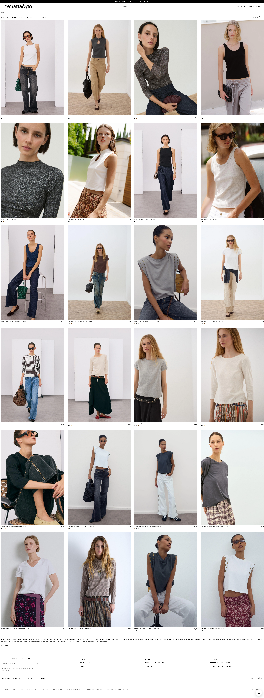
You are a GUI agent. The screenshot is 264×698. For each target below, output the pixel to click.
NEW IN (82, 659)
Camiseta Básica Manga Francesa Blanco (214, 424)
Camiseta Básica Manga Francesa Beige (80, 424)
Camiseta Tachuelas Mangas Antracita (146, 628)
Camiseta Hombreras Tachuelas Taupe (146, 321)
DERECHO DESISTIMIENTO (96, 689)
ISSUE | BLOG (84, 663)
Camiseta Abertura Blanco (76, 219)
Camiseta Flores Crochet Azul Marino (13, 321)
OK (37, 663)
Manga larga (31, 17)
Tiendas (213, 659)
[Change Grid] (262, 17)
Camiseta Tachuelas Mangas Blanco (212, 628)
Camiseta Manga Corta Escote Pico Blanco (15, 628)
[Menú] (3, 6)
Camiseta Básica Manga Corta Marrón (80, 321)
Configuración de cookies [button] (117, 689)
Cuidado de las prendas (220, 666)
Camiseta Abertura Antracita (77, 116)
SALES (81, 666)
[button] (138, 6)
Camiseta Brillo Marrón (142, 116)
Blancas (43, 17)
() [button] (249, 6)
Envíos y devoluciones (155, 663)
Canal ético (57, 689)
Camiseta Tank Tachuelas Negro (144, 219)
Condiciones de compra (30, 689)
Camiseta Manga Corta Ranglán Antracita (214, 526)
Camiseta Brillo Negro (8, 219)
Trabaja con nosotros (220, 663)
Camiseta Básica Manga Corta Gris (145, 424)
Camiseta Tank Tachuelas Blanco (12, 116)
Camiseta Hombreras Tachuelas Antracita (148, 526)
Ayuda (147, 659)
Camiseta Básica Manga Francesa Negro (14, 526)
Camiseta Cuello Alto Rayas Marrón (79, 628)
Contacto (149, 666)
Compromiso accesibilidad (75, 689)
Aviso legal (46, 689)
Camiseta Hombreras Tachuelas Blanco (81, 526)
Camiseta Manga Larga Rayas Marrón (13, 424)
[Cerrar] (260, 1)
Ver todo (4, 17)
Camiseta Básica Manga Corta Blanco (213, 321)
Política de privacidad (10, 689)
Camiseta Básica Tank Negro (210, 116)
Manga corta (17, 17)
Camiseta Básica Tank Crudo (210, 219)
